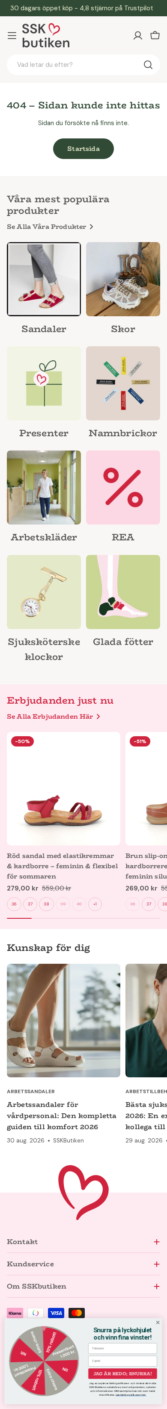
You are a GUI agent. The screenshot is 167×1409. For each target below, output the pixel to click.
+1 (95, 904)
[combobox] (83, 64)
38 (46, 904)
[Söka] (148, 65)
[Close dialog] (158, 1322)
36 (14, 904)
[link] (44, 290)
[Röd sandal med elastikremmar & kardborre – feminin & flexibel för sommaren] (63, 788)
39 (63, 904)
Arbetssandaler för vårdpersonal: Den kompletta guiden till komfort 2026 (61, 1115)
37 (30, 904)
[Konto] (138, 35)
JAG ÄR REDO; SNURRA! (123, 1373)
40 (79, 904)
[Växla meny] (12, 35)
